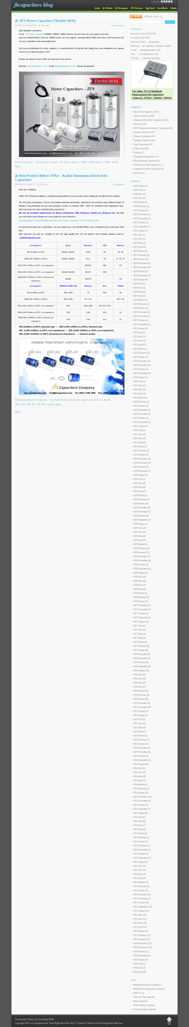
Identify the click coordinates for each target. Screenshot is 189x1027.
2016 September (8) (142, 666)
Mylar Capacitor (140, 1001)
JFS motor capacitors (34, 34)
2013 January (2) (140, 841)
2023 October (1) (140, 320)
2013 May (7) (139, 825)
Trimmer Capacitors (144, 136)
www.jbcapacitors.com (37, 66)
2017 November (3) (142, 609)
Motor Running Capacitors (146, 160)
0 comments (119, 25)
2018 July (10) (139, 577)
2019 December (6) (141, 507)
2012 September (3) (142, 858)
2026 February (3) (141, 206)
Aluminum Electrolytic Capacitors (32, 400)
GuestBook (162, 8)
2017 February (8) (141, 646)
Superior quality (54, 404)
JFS (61, 162)
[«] (15, 412)
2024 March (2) (140, 300)
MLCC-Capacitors (78, 1023)
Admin (173, 8)
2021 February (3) (141, 450)
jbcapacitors (154, 42)
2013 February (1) (141, 837)
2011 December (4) (141, 894)
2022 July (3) (139, 381)
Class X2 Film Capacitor (144, 997)
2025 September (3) (142, 226)
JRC (34, 404)
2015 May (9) (139, 727)
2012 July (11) (139, 866)
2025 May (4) (139, 243)
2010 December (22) (142, 943)
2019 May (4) (139, 536)
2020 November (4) (142, 462)
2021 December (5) (141, 410)
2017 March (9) (140, 642)
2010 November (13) (142, 947)
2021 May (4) (139, 438)
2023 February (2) (141, 353)
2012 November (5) (142, 849)
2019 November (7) (142, 511)
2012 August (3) (140, 862)
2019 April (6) (139, 540)
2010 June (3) (139, 967)
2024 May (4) (139, 291)
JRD (39, 404)
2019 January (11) (141, 552)
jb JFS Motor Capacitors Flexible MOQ (45, 21)
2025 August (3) (140, 230)
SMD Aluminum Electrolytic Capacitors (152, 128)
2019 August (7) (140, 524)
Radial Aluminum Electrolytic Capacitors (72, 400)
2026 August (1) (140, 186)
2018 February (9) (141, 597)
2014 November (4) (142, 752)
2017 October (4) (140, 613)
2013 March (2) (140, 833)
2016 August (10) (141, 670)
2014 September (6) (142, 760)
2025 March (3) (140, 251)
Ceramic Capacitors (143, 132)
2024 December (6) (141, 263)
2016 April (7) (139, 686)
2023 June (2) (139, 336)
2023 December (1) (141, 312)
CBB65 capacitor (95, 162)
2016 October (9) (140, 662)
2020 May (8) (139, 487)
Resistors (139, 173)
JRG (44, 404)
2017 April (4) (139, 638)
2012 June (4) (139, 870)
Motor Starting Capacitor (144, 1005)
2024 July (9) (139, 283)
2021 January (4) (140, 454)
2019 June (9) (139, 532)
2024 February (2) (141, 304)
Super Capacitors (142, 144)
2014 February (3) (141, 788)
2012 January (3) (140, 890)
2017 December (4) (141, 605)
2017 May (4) (139, 634)
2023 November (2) (142, 316)
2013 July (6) (139, 817)
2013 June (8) (139, 821)
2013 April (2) (139, 829)
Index (97, 8)
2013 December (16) (142, 796)
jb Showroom (140, 148)
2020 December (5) (141, 458)
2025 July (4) (139, 234)
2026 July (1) (139, 190)
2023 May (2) (139, 340)
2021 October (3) (140, 418)
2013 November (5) (142, 800)
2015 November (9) (142, 707)
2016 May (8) (139, 682)
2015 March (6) (140, 735)
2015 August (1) (140, 715)
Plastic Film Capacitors (146, 112)
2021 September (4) (142, 422)
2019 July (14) (139, 528)
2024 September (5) (142, 275)
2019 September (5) (142, 519)
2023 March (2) (140, 348)
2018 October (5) (140, 564)
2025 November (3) (142, 218)
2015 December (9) (141, 703)
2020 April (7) (139, 491)
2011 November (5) (142, 898)
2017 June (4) (139, 629)
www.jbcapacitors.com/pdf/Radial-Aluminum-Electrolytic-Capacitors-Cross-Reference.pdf (59, 220)
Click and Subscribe (151, 58)
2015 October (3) (140, 711)
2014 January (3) (140, 792)
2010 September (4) (142, 955)
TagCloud (150, 8)
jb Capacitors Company (48, 162)
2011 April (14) (140, 927)
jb (53, 400)
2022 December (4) (141, 361)
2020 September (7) (142, 471)
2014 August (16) (141, 764)
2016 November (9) (142, 658)
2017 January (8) (140, 650)
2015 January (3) (140, 743)
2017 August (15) (141, 621)
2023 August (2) (140, 328)
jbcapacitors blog (33, 5)
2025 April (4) (139, 247)
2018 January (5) (140, 601)
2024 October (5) (140, 271)
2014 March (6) (140, 784)
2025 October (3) (140, 222)
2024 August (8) (140, 279)
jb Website (108, 8)
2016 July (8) (139, 674)
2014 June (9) (139, 772)
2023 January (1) (140, 357)
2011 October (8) (140, 902)
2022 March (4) (140, 397)
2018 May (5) (139, 585)
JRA (24, 404)
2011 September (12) (142, 906)
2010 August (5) (140, 959)
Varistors (138, 152)
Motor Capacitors (71, 162)
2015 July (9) (139, 719)
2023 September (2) (142, 324)
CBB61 (107, 162)
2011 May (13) (140, 923)
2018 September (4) (142, 568)
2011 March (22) (140, 931)
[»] (19, 412)
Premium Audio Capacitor (144, 1009)
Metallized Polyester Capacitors (147, 984)
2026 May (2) (139, 194)
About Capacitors (25, 162)
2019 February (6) (141, 548)
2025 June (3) (139, 238)
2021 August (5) (140, 426)
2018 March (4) (140, 593)
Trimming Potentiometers (146, 156)
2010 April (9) (139, 972)
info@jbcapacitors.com (65, 66)
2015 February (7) (141, 739)
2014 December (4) (141, 748)
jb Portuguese (121, 8)
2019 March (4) (140, 544)
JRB (29, 404)
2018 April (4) (139, 589)
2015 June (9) (139, 723)
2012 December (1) (141, 845)
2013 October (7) (140, 805)
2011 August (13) (141, 910)
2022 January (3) (140, 405)
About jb (139, 124)
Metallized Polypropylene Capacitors (149, 989)
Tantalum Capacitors (144, 140)
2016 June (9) (139, 678)
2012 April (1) (139, 878)
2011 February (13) (141, 935)
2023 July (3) (139, 332)
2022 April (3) (139, 393)
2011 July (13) (139, 915)
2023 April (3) (139, 344)
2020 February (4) (141, 499)
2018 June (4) (139, 581)
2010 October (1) (140, 951)
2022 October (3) (140, 369)
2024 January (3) (140, 308)
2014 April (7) (139, 780)
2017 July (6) (139, 625)
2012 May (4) (139, 874)
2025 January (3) (140, 259)
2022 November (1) (142, 365)
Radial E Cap (97, 400)
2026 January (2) (140, 210)
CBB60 (83, 162)
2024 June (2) (139, 287)
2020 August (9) (140, 475)
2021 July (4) (139, 430)
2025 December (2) (141, 214)
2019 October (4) (140, 515)
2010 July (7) (139, 963)
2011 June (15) (140, 919)
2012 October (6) (140, 853)
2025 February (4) (141, 255)
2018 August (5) (140, 572)
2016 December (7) (141, 654)
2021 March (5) (140, 446)
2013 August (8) (140, 813)
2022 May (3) (139, 389)
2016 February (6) (141, 695)
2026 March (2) (140, 202)
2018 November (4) (142, 560)
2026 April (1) (139, 198)
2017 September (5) (142, 617)
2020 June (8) (139, 483)
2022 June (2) (139, 385)
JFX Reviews (136, 8)
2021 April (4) (139, 442)
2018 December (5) (141, 556)
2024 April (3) (139, 296)
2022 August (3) (140, 377)
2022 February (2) (141, 401)
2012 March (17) (140, 882)
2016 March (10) (140, 691)
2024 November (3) (142, 267)
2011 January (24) (141, 939)
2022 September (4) (142, 373)
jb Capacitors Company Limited (157, 46)
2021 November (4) (142, 414)
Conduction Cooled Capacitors (148, 164)
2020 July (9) (139, 479)
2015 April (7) (139, 731)
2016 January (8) (140, 699)
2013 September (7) (142, 809)
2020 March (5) (140, 495)
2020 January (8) (140, 503)
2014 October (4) (140, 756)
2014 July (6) (139, 768)
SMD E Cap (138, 993)
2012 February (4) (141, 886)
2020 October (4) (140, 467)
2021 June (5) (139, 434)
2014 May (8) (139, 776)
